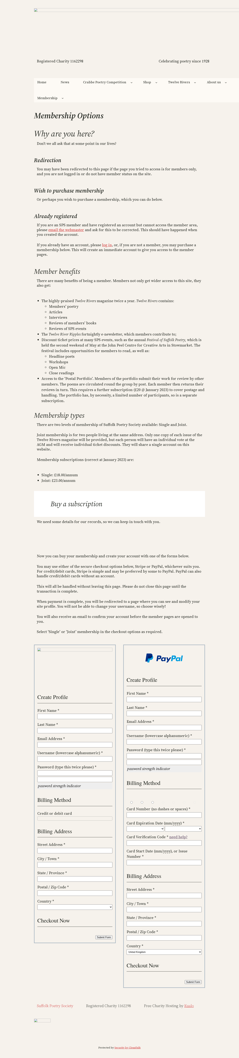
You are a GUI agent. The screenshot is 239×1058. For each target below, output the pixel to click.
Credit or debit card (54, 813)
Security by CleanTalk (127, 1047)
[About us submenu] (226, 82)
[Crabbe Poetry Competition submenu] (132, 82)
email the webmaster (66, 229)
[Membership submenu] (63, 98)
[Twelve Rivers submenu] (195, 82)
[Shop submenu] (156, 82)
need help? (178, 837)
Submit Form (104, 937)
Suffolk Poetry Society (55, 1005)
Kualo (189, 1005)
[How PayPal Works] (164, 661)
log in (107, 245)
